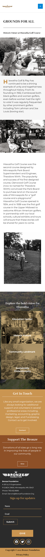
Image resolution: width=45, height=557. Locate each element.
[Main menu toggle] (40, 6)
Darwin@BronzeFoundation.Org (21, 494)
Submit (10, 522)
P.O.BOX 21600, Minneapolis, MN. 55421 (18, 487)
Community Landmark (22, 351)
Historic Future (22, 335)
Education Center (22, 319)
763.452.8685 (13, 491)
